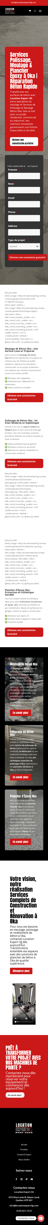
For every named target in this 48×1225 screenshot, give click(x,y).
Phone (12, 212)
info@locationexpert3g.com (24, 1205)
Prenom (13, 169)
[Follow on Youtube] (32, 1179)
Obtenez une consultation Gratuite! (21, 397)
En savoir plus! (20, 713)
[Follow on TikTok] (27, 1179)
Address (12, 226)
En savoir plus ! (15, 1095)
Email (12, 197)
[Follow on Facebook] (16, 1179)
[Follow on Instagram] (21, 1179)
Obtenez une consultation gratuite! (23, 141)
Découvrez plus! (21, 971)
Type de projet (17, 240)
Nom (12, 183)
